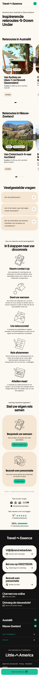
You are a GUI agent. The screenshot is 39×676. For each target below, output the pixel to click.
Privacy (21, 664)
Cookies (5, 667)
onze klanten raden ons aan (20, 526)
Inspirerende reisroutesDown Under (22, 491)
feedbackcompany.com (20, 518)
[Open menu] (35, 3)
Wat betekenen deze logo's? (21, 506)
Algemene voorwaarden (10, 664)
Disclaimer (28, 664)
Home (7, 491)
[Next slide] (34, 60)
